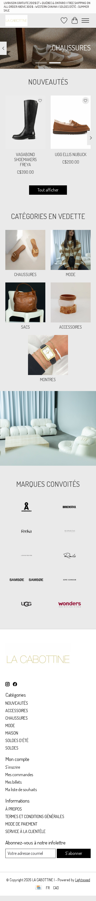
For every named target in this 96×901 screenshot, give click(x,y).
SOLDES (11, 748)
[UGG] (26, 604)
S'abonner (73, 853)
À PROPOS (13, 809)
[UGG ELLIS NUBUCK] (71, 122)
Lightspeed (82, 880)
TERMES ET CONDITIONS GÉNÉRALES (34, 816)
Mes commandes (19, 774)
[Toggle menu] (85, 20)
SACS (25, 327)
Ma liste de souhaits (21, 789)
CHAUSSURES (25, 274)
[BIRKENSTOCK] (70, 507)
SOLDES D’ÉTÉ (17, 740)
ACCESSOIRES (70, 327)
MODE (70, 274)
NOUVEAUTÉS (16, 703)
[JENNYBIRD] (26, 556)
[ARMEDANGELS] (26, 507)
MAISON (11, 733)
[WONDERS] (70, 604)
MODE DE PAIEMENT (21, 824)
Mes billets (13, 782)
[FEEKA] (26, 531)
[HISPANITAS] (70, 531)
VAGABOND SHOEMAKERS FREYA (25, 159)
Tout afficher (48, 190)
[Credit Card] (38, 887)
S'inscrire (12, 767)
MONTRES (48, 379)
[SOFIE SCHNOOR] (70, 580)
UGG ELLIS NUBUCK (70, 154)
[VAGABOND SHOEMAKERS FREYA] (25, 122)
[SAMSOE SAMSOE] (26, 580)
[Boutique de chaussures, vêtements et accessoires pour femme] (16, 20)
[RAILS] (70, 556)
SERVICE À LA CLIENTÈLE (25, 831)
